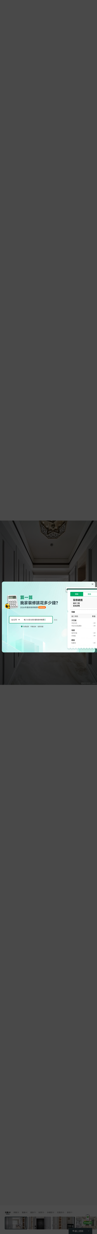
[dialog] (48, 617)
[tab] (76, 594)
